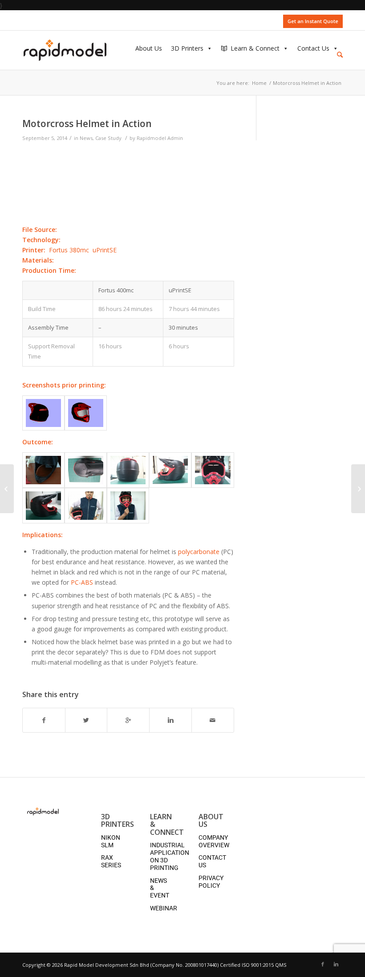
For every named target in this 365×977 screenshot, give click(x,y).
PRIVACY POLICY (211, 881)
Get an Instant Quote (313, 21)
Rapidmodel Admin (160, 138)
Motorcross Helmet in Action (87, 123)
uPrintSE (105, 250)
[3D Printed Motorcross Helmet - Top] (86, 470)
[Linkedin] (336, 964)
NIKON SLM (110, 841)
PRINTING (164, 867)
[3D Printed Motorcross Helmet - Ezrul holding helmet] (86, 505)
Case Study (108, 138)
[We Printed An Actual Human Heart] (358, 488)
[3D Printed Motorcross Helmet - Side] (170, 470)
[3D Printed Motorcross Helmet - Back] (43, 413)
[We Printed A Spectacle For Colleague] (7, 488)
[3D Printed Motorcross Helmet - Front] (86, 413)
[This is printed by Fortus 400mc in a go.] (43, 470)
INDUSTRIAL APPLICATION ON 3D (169, 852)
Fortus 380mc (69, 250)
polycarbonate (198, 551)
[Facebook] (322, 964)
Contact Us (313, 46)
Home (259, 83)
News (86, 138)
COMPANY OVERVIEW (214, 841)
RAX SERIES (111, 861)
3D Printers (187, 46)
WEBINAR (163, 908)
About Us (148, 46)
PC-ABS (82, 582)
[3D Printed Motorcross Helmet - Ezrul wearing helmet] (128, 505)
